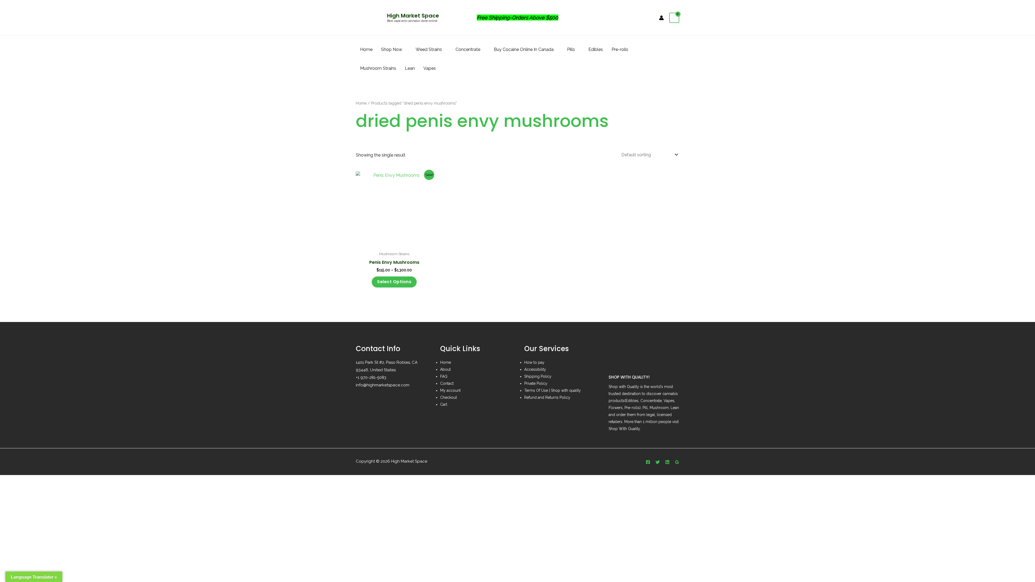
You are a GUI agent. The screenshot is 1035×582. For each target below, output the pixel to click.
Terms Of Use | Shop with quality (552, 390)
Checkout (448, 397)
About (445, 369)
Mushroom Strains (378, 68)
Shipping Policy (537, 376)
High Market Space (413, 15)
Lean (410, 68)
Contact (447, 383)
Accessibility (535, 369)
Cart (443, 404)
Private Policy (535, 383)
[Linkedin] (667, 462)
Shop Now (391, 49)
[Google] (677, 462)
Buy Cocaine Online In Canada (524, 49)
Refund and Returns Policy (547, 397)
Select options (394, 282)
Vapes (429, 68)
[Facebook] (648, 462)
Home (366, 49)
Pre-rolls (620, 49)
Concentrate (468, 49)
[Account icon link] (661, 17)
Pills (571, 49)
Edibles (595, 49)
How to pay (534, 362)
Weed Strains (429, 49)
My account (450, 390)
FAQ (443, 376)
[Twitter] (658, 462)
